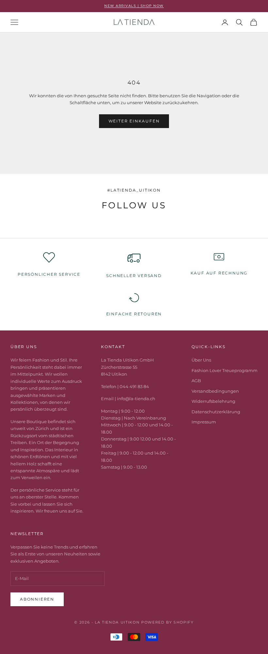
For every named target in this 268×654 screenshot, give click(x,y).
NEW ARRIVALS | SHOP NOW (134, 6)
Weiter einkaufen (134, 121)
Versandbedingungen (215, 391)
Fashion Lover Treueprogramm (225, 370)
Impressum (204, 421)
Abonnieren (37, 599)
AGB (196, 380)
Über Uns (201, 360)
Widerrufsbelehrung (213, 401)
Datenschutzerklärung (216, 411)
